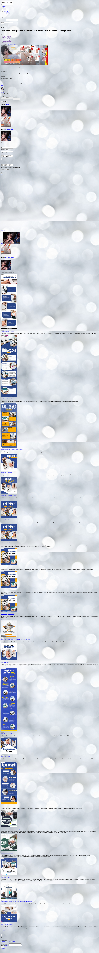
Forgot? (7, 945)
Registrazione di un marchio (6, 472)
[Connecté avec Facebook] (3, 941)
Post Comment (16, 98)
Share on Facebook (7, 36)
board (2, 85)
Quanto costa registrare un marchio (8, 519)
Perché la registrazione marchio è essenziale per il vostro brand (14, 828)
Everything (8, 13)
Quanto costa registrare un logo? (7, 566)
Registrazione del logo (5, 877)
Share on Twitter (6, 37)
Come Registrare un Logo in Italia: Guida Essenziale (12, 449)
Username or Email (5, 944)
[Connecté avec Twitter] (13, 941)
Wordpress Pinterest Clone (53, 933)
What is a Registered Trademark (7, 331)
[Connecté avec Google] (8, 941)
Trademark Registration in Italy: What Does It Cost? (12, 806)
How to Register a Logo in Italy (7, 733)
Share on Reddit (6, 38)
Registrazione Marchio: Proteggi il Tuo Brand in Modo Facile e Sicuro (15, 639)
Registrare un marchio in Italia (7, 853)
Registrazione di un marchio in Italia (8, 495)
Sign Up (5, 6)
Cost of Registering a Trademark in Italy (9, 398)
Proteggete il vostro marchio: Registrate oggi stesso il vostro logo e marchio (16, 901)
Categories (5, 11)
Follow (2, 91)
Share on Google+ (7, 40)
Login (4, 7)
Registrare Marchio (5, 662)
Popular (7, 12)
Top (1, 951)
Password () (5, 945)
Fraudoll (8, 104)
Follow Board (3, 101)
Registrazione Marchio (5, 542)
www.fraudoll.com (11, 44)
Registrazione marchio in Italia (7, 924)
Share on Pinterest (7, 41)
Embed (4, 42)
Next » (4, 930)
